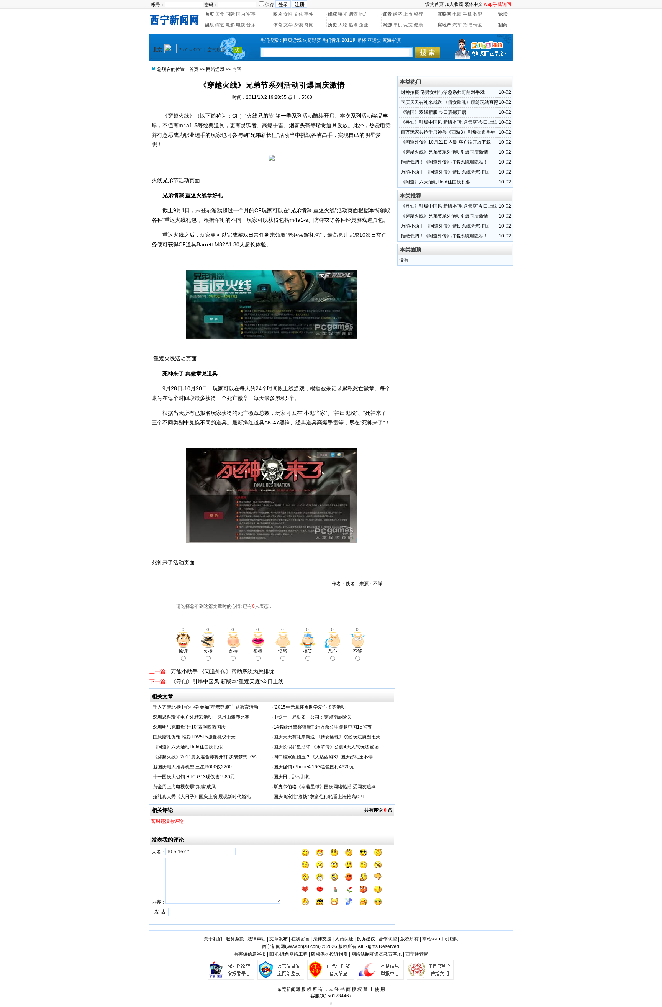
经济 (397, 14)
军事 (251, 14)
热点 (353, 25)
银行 (418, 14)
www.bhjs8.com (303, 946)
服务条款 (235, 939)
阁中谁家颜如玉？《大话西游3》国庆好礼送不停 (323, 757)
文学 (288, 25)
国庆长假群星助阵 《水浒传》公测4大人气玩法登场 (326, 747)
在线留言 (300, 939)
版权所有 (409, 939)
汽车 (457, 25)
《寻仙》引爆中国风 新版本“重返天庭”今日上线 (227, 681)
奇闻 (308, 25)
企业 (363, 25)
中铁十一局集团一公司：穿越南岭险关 (313, 717)
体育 (277, 25)
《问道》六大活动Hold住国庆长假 (188, 747)
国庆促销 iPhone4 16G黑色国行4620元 (314, 767)
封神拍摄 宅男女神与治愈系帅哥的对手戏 (443, 92)
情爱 (477, 25)
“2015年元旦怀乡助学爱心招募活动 (310, 707)
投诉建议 (366, 939)
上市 (408, 14)
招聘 (467, 25)
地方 (363, 14)
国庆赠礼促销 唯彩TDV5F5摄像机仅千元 (194, 737)
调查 (353, 14)
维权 (332, 14)
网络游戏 (215, 69)
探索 (298, 25)
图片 (277, 14)
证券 (387, 14)
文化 (298, 14)
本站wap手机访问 (440, 939)
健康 (418, 25)
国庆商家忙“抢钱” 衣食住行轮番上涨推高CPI (319, 796)
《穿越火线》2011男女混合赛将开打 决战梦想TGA (205, 757)
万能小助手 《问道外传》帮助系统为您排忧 (222, 671)
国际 (230, 14)
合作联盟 (388, 939)
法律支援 (322, 939)
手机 (467, 14)
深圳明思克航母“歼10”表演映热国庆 (189, 727)
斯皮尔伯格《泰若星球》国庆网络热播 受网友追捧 (325, 786)
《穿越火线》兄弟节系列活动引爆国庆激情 (444, 152)
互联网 (444, 14)
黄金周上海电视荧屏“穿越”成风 (184, 786)
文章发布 (278, 939)
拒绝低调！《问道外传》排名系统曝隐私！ (444, 162)
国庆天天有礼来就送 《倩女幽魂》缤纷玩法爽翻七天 (327, 737)
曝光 (342, 14)
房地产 (444, 25)
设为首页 (434, 4)
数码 (477, 14)
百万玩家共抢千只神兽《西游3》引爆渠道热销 (448, 132)
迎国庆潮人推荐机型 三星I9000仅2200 (192, 767)
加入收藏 (454, 4)
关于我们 (213, 939)
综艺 (219, 25)
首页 (209, 14)
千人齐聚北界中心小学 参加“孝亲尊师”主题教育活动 (205, 707)
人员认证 (344, 939)
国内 (240, 14)
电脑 (457, 14)
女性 (288, 14)
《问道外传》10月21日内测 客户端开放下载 (446, 142)
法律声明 (256, 939)
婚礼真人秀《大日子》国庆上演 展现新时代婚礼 (202, 796)
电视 (240, 25)
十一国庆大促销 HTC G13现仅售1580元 (194, 776)
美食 (219, 14)
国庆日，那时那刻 (292, 776)
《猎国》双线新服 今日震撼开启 (433, 112)
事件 (308, 14)
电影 (230, 25)
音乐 (251, 25)
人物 (342, 25)
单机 (397, 25)
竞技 (408, 25)
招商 (503, 25)
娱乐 (209, 25)
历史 (332, 25)
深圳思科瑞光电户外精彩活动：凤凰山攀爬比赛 (201, 717)
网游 (387, 25)
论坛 (503, 14)
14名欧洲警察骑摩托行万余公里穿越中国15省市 (323, 727)
